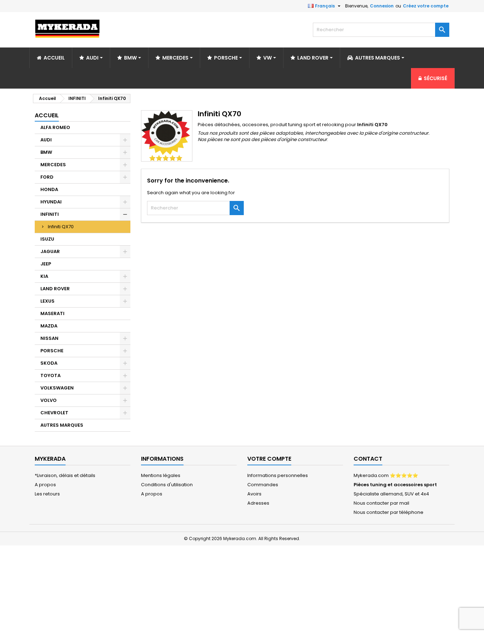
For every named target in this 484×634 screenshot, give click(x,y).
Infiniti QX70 (61, 226)
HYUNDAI (51, 201)
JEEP (45, 263)
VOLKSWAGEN (57, 388)
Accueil (47, 115)
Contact (368, 459)
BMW (46, 152)
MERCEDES (53, 164)
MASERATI (52, 313)
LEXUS (47, 301)
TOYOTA (50, 375)
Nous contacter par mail (381, 503)
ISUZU (47, 239)
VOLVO (48, 400)
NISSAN (49, 338)
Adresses (258, 503)
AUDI (46, 139)
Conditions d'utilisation (167, 484)
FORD (47, 177)
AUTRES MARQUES (61, 425)
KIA (44, 276)
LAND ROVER (55, 288)
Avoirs (254, 493)
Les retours (47, 493)
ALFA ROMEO (55, 127)
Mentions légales (160, 475)
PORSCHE (51, 350)
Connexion (382, 6)
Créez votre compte (426, 6)
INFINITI (49, 214)
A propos (45, 484)
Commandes (262, 484)
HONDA (49, 189)
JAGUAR (50, 251)
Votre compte (269, 459)
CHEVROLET (54, 412)
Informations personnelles (277, 475)
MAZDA (48, 325)
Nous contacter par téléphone (388, 512)
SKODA (48, 363)
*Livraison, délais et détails (65, 475)
